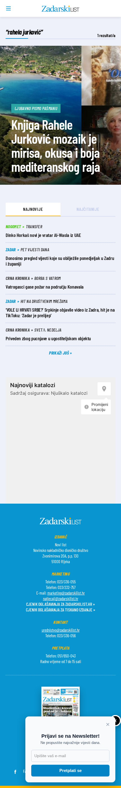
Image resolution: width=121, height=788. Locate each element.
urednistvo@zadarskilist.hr (61, 629)
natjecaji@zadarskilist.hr (60, 598)
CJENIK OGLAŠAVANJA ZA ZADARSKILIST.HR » (60, 604)
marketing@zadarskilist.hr (66, 592)
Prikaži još (59, 352)
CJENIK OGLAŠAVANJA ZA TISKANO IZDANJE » (60, 609)
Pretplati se (70, 770)
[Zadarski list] (60, 8)
